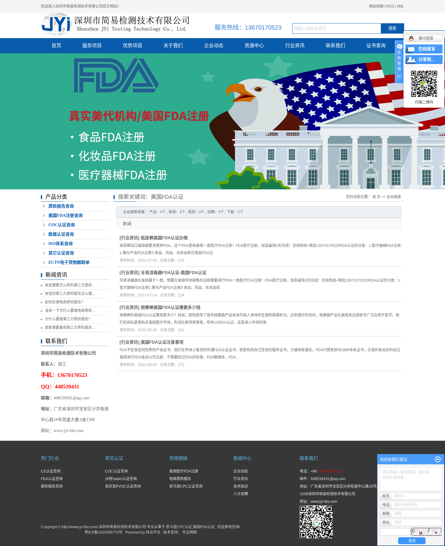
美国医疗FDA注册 (183, 471)
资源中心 (254, 45)
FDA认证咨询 (52, 479)
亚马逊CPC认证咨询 (186, 486)
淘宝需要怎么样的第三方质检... (70, 285)
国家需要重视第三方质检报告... (70, 327)
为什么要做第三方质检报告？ (68, 319)
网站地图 (376, 6)
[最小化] (438, 459)
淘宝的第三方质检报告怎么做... (70, 294)
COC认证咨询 (61, 225)
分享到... (426, 59)
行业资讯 (295, 45)
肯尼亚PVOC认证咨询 (123, 486)
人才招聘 (240, 494)
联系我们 (335, 45)
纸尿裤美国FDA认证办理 (164, 237)
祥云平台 (153, 532)
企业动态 (213, 45)
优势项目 (132, 45)
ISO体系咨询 (60, 243)
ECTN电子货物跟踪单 (69, 262)
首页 (56, 45)
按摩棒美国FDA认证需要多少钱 (170, 307)
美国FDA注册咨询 (65, 215)
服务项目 (92, 45)
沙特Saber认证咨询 (121, 479)
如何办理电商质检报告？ (65, 302)
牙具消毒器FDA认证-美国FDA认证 (173, 272)
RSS (390, 6)
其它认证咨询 (61, 253)
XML (400, 6)
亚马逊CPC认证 (179, 527)
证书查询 (376, 45)
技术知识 (240, 486)
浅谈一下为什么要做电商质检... (70, 311)
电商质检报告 (180, 479)
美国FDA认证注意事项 (162, 342)
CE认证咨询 (51, 471)
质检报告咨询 (61, 206)
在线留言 (426, 49)
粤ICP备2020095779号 (103, 532)
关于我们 (173, 45)
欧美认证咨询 (61, 234)
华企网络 (189, 532)
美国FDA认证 (204, 527)
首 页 (376, 197)
